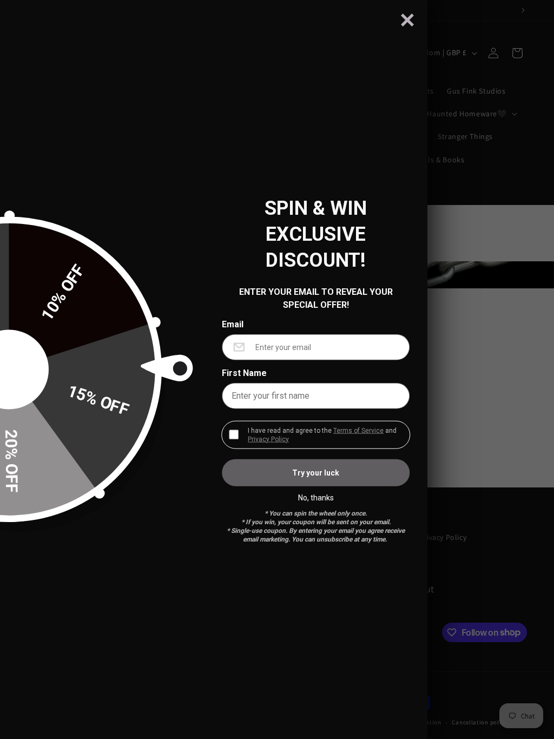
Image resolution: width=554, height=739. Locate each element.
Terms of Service (358, 430)
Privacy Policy (268, 439)
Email (232, 324)
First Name (244, 372)
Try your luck (315, 472)
